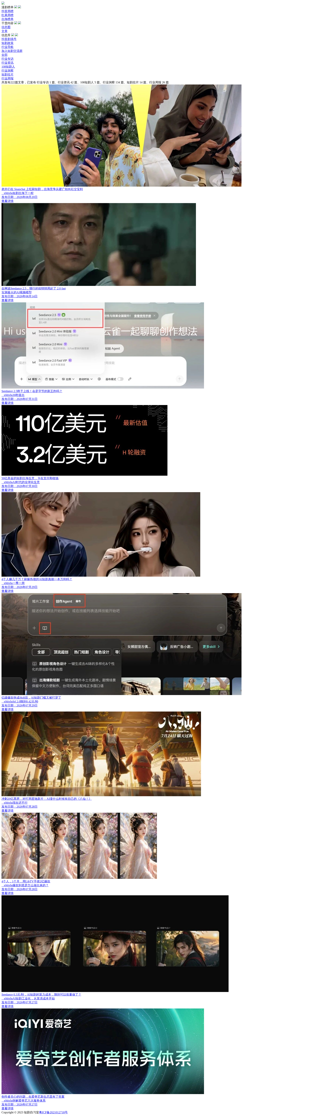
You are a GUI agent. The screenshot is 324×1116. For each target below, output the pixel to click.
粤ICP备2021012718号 (53, 1112)
